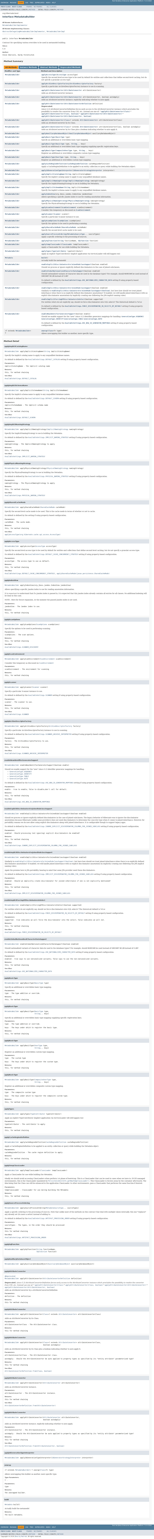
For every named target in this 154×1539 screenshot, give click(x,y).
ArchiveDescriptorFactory (81, 84)
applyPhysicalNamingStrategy (54, 201)
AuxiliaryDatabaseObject (80, 133)
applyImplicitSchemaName (52, 187)
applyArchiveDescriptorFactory (55, 84)
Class (66, 120)
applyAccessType (48, 75)
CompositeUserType (64, 150)
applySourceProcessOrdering (53, 234)
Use (26, 2)
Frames (29, 7)
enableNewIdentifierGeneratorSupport (58, 314)
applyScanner (47, 214)
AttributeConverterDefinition (77, 104)
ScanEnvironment (69, 207)
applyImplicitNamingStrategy (54, 181)
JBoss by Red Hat (21, 1536)
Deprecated (39, 2)
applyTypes (46, 251)
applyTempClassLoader (51, 244)
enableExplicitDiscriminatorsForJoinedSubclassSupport (66, 264)
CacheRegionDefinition (77, 164)
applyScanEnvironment (51, 207)
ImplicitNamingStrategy (79, 181)
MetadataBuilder (12, 75)
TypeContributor (59, 251)
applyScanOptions (49, 221)
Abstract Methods (48, 67)
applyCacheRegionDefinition (53, 164)
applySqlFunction (49, 241)
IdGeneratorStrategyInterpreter (87, 170)
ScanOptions (63, 221)
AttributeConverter (73, 90)
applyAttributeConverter (52, 90)
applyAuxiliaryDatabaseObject (54, 133)
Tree (31, 2)
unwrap (44, 331)
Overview (4, 2)
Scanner (57, 214)
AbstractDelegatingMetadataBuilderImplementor (23, 31)
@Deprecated (10, 1276)
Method (32, 9)
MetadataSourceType (76, 234)
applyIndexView (48, 194)
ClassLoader (67, 244)
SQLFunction (83, 241)
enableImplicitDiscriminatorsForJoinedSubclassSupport (66, 288)
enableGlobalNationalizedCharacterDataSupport (62, 271)
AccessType (61, 75)
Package (13, 2)
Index (48, 2)
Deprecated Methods (70, 67)
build (43, 258)
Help (54, 2)
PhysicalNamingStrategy (79, 201)
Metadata (9, 258)
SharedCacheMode (69, 227)
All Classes (51, 7)
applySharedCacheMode (51, 227)
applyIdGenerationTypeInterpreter (56, 170)
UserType (60, 157)
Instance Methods (28, 67)
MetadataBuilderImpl (56, 31)
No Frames (38, 7)
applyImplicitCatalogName (52, 174)
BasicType (60, 137)
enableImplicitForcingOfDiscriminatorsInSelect (63, 299)
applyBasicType (48, 137)
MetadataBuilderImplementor (14, 25)
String (74, 144)
